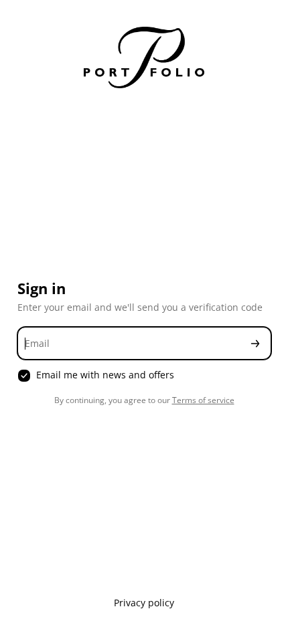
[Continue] (255, 343)
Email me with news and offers (105, 375)
